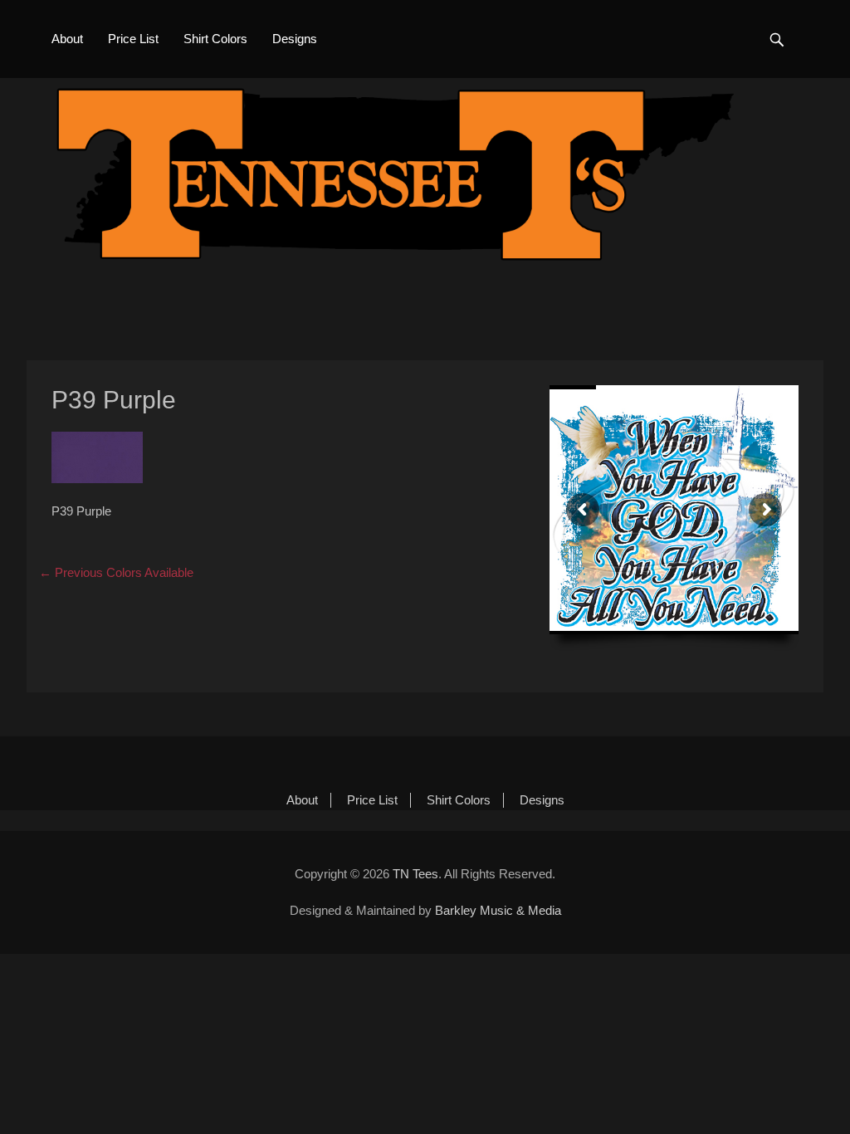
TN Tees (415, 874)
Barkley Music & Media (498, 910)
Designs (294, 39)
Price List (133, 39)
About (67, 39)
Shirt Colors (215, 39)
